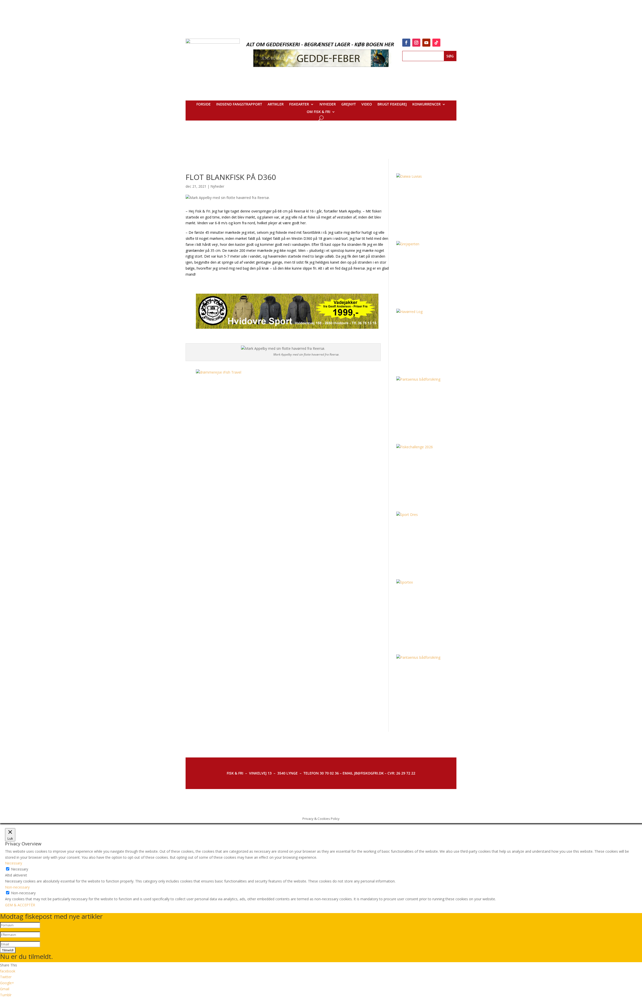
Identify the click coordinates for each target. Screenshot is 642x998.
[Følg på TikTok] (436, 43)
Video (366, 104)
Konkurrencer (426, 104)
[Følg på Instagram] (416, 43)
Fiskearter (299, 104)
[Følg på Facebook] (406, 43)
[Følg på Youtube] (426, 43)
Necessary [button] (13, 863)
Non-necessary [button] (17, 887)
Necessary (19, 869)
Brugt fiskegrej (392, 104)
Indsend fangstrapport (239, 104)
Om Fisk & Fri (318, 112)
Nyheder (327, 104)
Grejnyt (348, 104)
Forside (203, 104)
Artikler (276, 104)
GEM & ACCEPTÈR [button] (20, 905)
